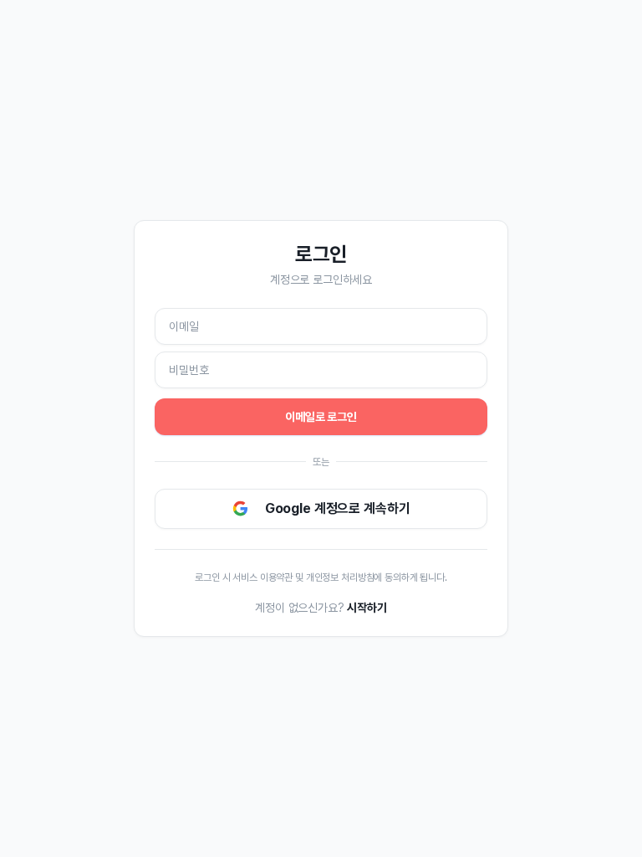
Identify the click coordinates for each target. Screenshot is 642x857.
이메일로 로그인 (321, 416)
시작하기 (366, 607)
